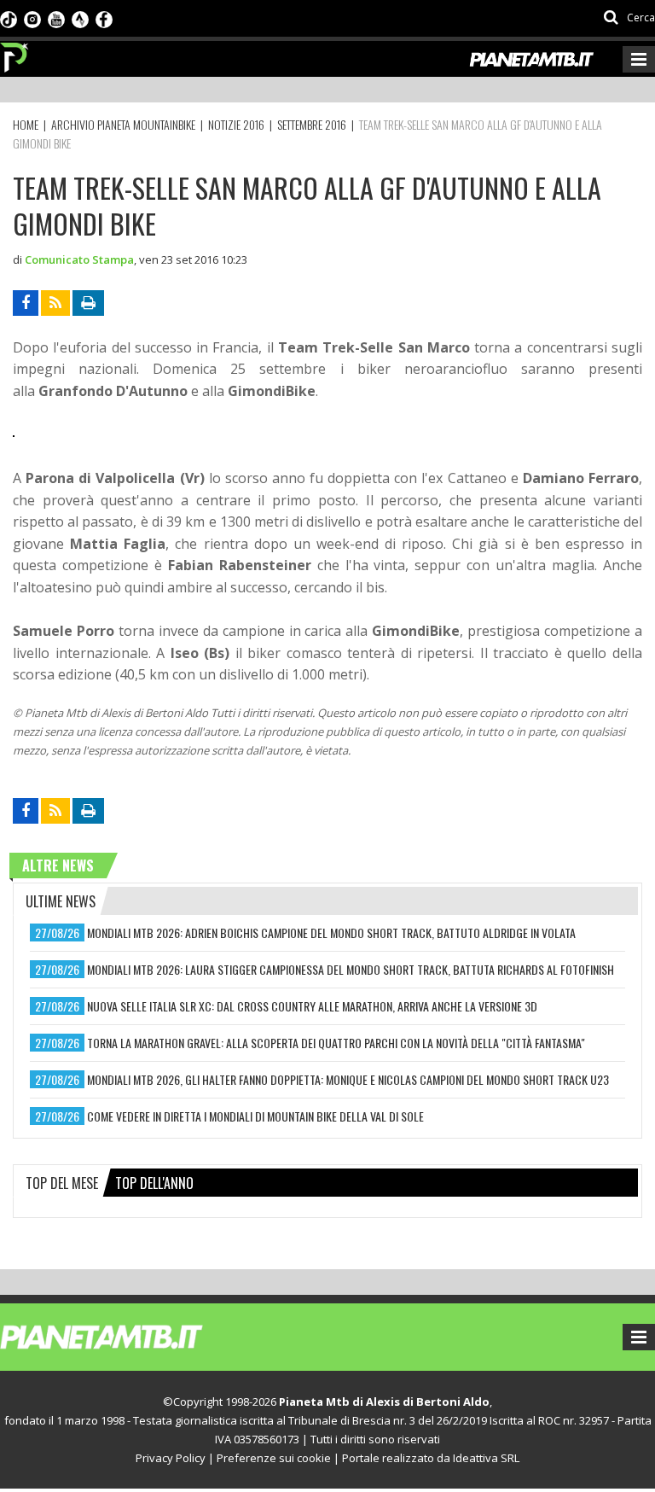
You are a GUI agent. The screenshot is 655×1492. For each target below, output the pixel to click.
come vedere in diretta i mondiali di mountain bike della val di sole (255, 1116)
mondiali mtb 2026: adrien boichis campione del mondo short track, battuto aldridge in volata (331, 932)
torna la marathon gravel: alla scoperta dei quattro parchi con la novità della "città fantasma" (336, 1043)
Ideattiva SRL (486, 1458)
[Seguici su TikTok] (8, 18)
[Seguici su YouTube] (56, 18)
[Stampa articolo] (88, 303)
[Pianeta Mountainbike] (15, 53)
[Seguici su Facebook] (104, 18)
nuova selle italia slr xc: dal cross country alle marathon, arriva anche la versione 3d (312, 1006)
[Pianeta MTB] (132, 1335)
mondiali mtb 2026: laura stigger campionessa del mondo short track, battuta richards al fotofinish (350, 969)
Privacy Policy (171, 1458)
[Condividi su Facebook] (25, 303)
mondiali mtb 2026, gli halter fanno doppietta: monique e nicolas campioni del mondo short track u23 (348, 1079)
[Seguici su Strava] (80, 18)
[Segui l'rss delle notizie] (55, 303)
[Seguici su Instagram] (32, 18)
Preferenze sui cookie (274, 1458)
